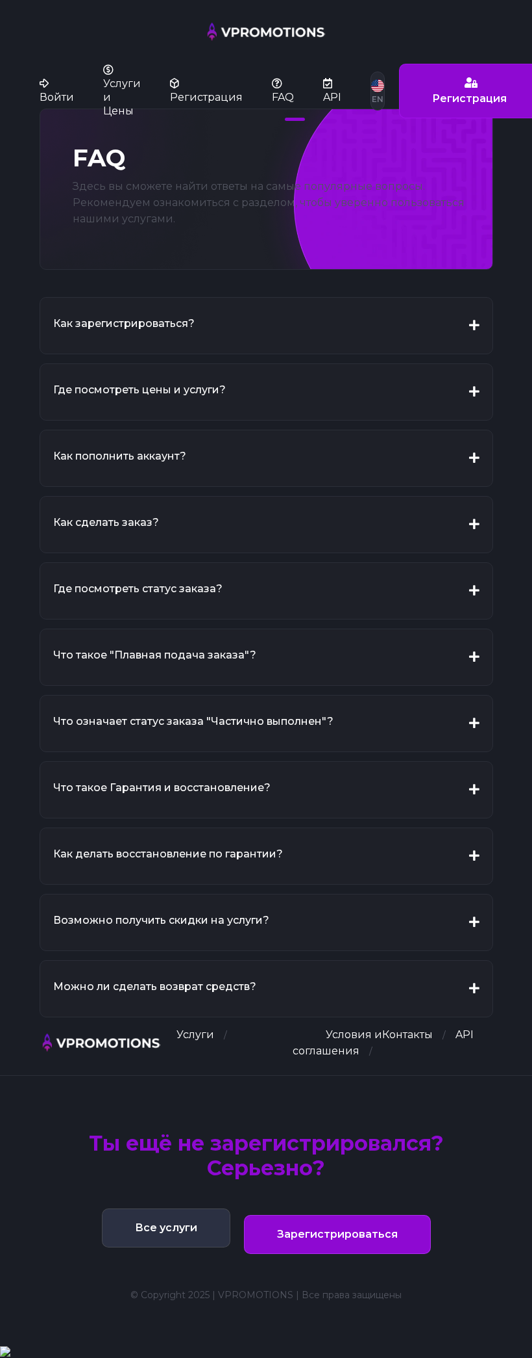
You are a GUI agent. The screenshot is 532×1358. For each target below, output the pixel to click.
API (464, 1034)
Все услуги (166, 1227)
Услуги (195, 1034)
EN (377, 99)
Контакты (407, 1034)
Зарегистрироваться (337, 1234)
